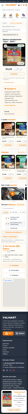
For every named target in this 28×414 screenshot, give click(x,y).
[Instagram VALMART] (4, 370)
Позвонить (15, 275)
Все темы (5, 212)
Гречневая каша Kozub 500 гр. (8, 137)
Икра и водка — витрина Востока (13, 388)
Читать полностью (10, 105)
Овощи (23, 17)
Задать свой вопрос (10, 236)
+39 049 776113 (7, 365)
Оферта (5, 354)
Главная (4, 23)
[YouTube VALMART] (14, 370)
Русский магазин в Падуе (11, 386)
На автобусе (15, 270)
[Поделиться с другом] (11, 134)
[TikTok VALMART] (10, 370)
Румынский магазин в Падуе (12, 379)
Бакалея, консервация (16, 23)
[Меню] (2, 5)
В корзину (14, 74)
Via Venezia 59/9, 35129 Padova (13, 363)
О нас (4, 350)
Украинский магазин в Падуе (12, 384)
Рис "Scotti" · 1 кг (6, 170)
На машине (15, 265)
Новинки (4, 17)
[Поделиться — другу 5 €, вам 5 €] (20, 63)
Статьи (5, 346)
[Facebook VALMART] (7, 370)
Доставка (15, 212)
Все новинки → (22, 152)
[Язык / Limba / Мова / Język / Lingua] (19, 5)
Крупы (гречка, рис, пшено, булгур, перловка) (11, 30)
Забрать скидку (14, 410)
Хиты (11, 17)
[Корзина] (26, 5)
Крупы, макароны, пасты (8, 26)
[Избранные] (24, 5)
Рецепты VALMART (9, 348)
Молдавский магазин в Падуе (12, 382)
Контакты (6, 352)
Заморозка (17, 17)
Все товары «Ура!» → (9, 82)
